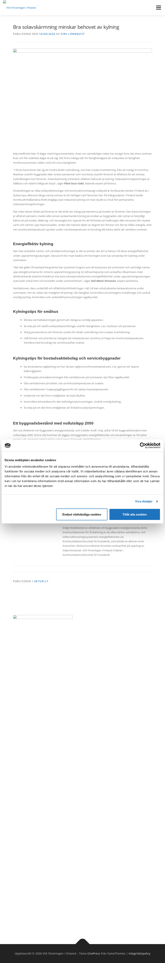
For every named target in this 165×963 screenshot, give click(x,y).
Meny (158, 7)
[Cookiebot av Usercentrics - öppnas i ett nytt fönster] (142, 445)
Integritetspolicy (139, 953)
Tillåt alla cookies (135, 514)
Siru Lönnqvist (73, 34)
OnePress (93, 953)
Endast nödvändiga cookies (81, 514)
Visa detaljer (144, 501)
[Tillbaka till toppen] (82, 944)
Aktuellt (41, 581)
